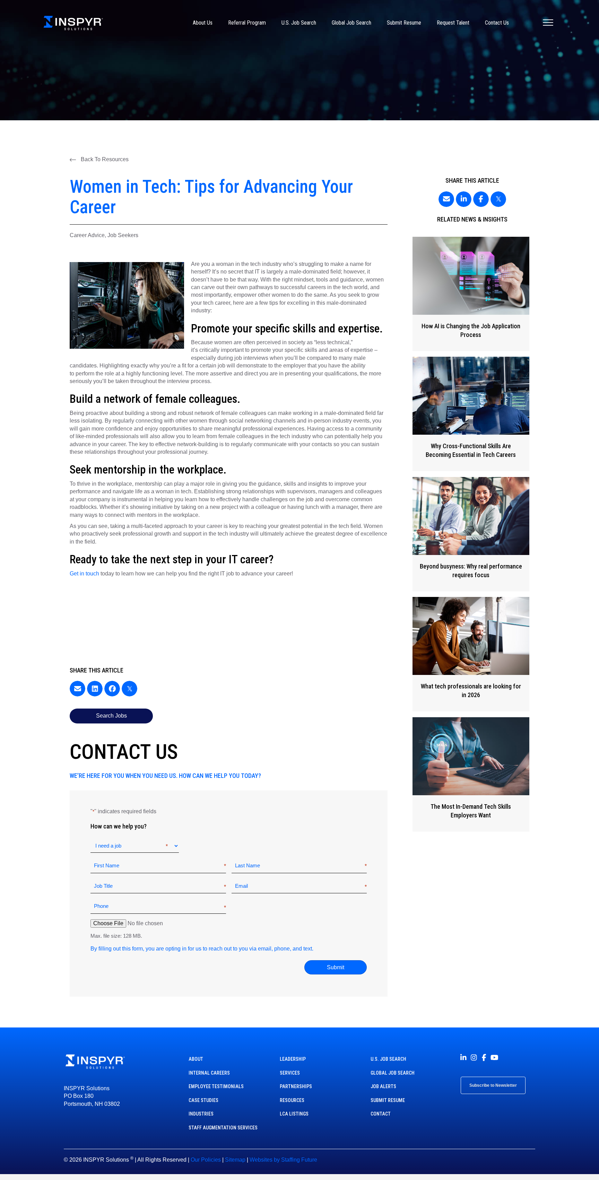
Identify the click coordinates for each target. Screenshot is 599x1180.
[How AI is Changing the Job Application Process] (471, 294)
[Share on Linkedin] (95, 688)
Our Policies (206, 1160)
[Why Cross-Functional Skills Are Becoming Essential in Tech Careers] (471, 414)
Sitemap (235, 1160)
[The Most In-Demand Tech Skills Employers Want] (471, 774)
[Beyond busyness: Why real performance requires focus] (471, 534)
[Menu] (548, 23)
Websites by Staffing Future (283, 1160)
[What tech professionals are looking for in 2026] (471, 654)
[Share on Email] (77, 688)
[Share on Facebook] (112, 688)
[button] (99, 159)
